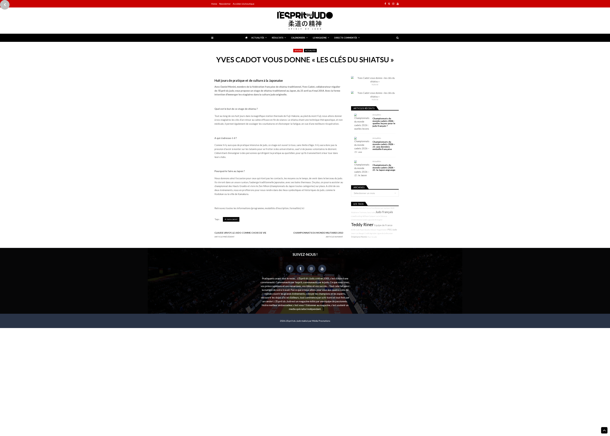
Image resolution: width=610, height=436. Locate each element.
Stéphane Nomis (359, 236)
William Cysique (369, 216)
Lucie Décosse (381, 216)
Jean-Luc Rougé (357, 233)
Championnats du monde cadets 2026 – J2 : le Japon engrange (384, 167)
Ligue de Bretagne (374, 220)
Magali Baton (382, 230)
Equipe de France (383, 225)
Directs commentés (345, 37)
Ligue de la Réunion (385, 233)
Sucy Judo (371, 212)
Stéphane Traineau (359, 212)
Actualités (257, 37)
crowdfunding (356, 216)
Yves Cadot (232, 219)
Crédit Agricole (370, 233)
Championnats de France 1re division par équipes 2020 (372, 208)
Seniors (298, 50)
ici (303, 208)
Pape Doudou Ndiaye (368, 230)
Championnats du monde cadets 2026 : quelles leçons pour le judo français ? (384, 122)
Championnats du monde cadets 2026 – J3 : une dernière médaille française (384, 145)
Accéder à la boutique (243, 3)
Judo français (384, 212)
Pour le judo (372, 237)
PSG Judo (392, 229)
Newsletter (225, 3)
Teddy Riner (362, 224)
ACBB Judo (355, 230)
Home (214, 3)
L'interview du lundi (359, 220)
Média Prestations (321, 320)
